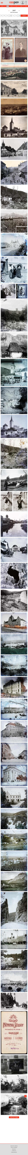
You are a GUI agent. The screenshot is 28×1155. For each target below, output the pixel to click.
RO (26, 1)
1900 (2, 6)
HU (26, 2)
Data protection (14, 1152)
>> (19, 10)
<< (8, 10)
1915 (16, 6)
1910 (12, 6)
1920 (21, 6)
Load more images (14, 1117)
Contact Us (14, 1150)
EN (26, 4)
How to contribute (14, 1147)
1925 (26, 6)
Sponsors (14, 1149)
